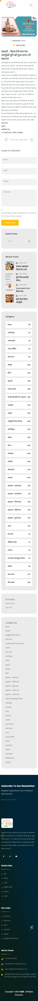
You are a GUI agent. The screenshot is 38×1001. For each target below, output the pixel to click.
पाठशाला (19, 453)
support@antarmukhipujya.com (16, 969)
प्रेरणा (19, 445)
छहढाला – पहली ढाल (19, 485)
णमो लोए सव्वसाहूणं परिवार (19, 558)
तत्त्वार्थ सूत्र (19, 332)
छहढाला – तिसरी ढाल (19, 502)
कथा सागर (19, 357)
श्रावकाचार (19, 469)
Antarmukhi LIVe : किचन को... (23, 290)
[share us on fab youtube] (16, 856)
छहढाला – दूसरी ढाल (19, 518)
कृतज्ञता (19, 381)
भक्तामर (19, 550)
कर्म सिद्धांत (19, 429)
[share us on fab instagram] (10, 856)
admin (23, 41)
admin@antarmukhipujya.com (15, 964)
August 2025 (9, 603)
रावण (19, 526)
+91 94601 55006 (11, 958)
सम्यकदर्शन (19, 340)
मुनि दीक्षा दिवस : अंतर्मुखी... (22, 301)
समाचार (19, 477)
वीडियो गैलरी (8, 887)
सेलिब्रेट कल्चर (19, 542)
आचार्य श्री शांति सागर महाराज (19, 397)
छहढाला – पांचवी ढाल (19, 494)
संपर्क (5, 896)
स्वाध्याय (19, 405)
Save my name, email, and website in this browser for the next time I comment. (18, 214)
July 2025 (8, 608)
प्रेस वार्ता (19, 534)
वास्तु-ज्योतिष (19, 349)
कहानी (19, 413)
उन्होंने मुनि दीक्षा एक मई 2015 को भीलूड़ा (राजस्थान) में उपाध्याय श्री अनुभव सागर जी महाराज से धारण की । (20, 975)
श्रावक (19, 437)
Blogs (19, 324)
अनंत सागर (19, 574)
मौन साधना (19, 582)
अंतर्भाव (19, 461)
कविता (19, 566)
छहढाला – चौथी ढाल (19, 510)
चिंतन (19, 373)
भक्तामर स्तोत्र (19, 389)
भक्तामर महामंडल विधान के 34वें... (22, 268)
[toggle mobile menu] (31, 5)
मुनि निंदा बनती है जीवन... (22, 279)
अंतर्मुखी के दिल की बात (19, 421)
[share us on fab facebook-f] (3, 856)
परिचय (6, 878)
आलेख (19, 365)
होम (5, 874)
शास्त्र (5, 883)
